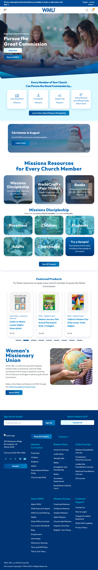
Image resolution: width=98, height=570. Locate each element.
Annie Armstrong (61, 450)
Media (33, 517)
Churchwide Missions (62, 521)
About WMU (36, 504)
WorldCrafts (59, 458)
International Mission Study (40, 471)
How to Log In (81, 512)
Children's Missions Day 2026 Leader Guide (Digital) (48, 322)
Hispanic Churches (61, 525)
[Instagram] (15, 459)
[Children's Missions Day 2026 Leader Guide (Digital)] (49, 302)
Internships (36, 538)
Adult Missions (60, 517)
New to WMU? (13, 57)
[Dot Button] (18, 340)
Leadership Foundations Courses (84, 465)
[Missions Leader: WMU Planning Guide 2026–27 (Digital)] (77, 302)
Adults (33, 466)
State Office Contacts (40, 521)
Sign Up (49, 423)
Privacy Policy (81, 527)
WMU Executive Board (40, 508)
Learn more (21, 143)
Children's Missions (62, 508)
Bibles (56, 462)
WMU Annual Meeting (40, 513)
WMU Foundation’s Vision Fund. (22, 387)
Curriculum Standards (40, 525)
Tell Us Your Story (38, 551)
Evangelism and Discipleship (60, 468)
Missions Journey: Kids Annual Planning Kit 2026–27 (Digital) (20, 322)
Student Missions (61, 513)
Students (34, 461)
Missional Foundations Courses (84, 472)
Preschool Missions (62, 504)
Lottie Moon (59, 454)
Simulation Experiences (59, 479)
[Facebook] (6, 459)
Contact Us (77, 422)
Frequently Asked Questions (82, 517)
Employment (36, 534)
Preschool (35, 453)
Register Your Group (62, 530)
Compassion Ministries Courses (83, 458)
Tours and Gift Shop (39, 547)
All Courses (80, 478)
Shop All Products (41, 436)
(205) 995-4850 (19, 453)
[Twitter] (10, 459)
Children (34, 457)
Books (56, 474)
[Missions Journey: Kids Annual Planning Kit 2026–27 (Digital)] (20, 302)
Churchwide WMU (38, 477)
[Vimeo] (20, 459)
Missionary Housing (39, 543)
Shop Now (13, 50)
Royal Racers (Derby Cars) (62, 487)
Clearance (63, 436)
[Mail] (25, 459)
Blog (33, 530)
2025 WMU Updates (84, 523)
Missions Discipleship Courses (84, 451)
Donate (15, 466)
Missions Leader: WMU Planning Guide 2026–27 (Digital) (77, 322)
